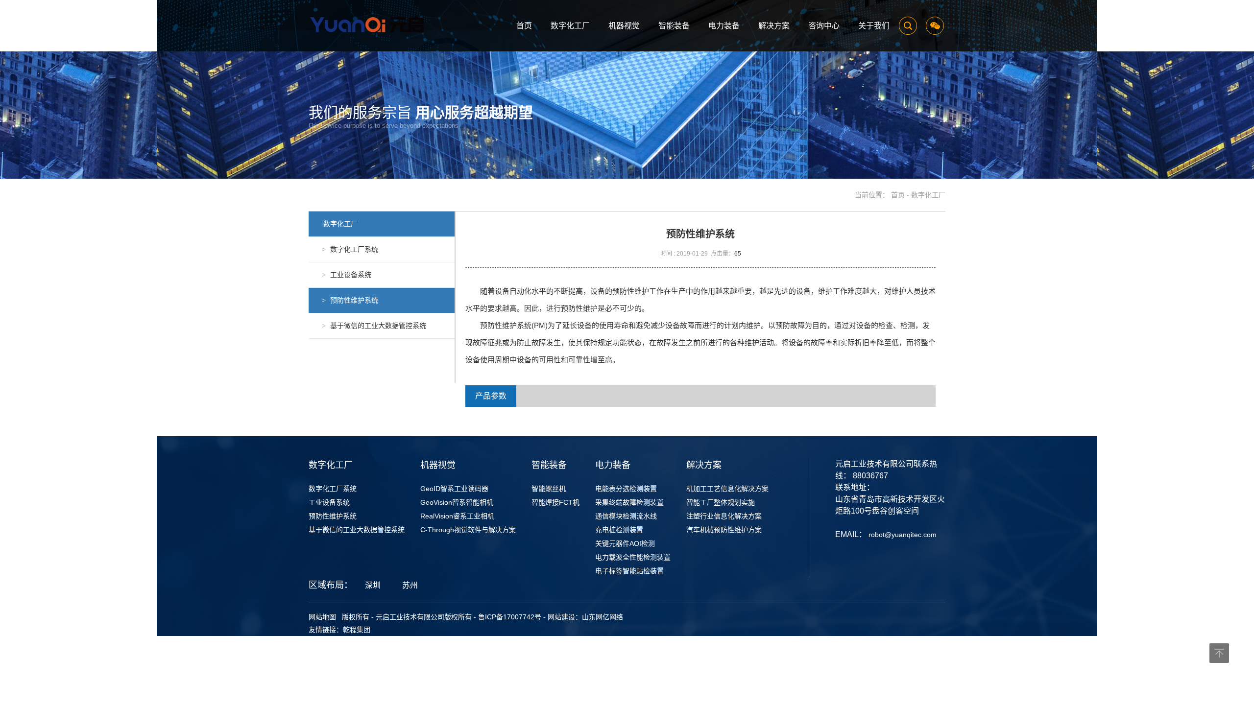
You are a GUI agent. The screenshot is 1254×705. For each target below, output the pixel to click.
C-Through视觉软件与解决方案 (468, 530)
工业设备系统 (329, 502)
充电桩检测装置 (619, 530)
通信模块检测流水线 (626, 516)
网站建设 (561, 617)
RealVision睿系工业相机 (457, 516)
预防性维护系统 (333, 516)
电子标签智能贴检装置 (629, 571)
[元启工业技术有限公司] (370, 25)
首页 (898, 195)
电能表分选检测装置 (626, 489)
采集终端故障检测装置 (629, 502)
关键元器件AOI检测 (625, 543)
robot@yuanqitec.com (902, 535)
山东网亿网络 (602, 617)
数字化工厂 (928, 195)
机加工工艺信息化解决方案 (727, 489)
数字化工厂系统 (333, 489)
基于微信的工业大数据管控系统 (357, 530)
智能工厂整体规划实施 (720, 502)
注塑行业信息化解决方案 (724, 516)
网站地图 (322, 617)
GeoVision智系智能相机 (456, 502)
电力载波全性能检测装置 (633, 557)
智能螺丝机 (548, 489)
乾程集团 (356, 630)
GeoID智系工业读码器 (454, 489)
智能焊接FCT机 (555, 502)
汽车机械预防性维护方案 (724, 530)
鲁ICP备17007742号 (509, 617)
